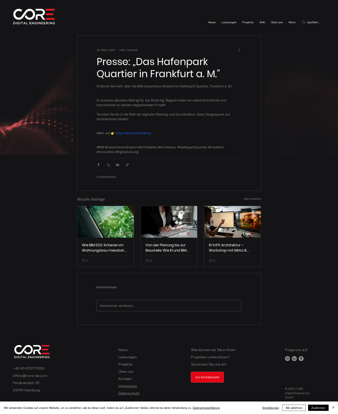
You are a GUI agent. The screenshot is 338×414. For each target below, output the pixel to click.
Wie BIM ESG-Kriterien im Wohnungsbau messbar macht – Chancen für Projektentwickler (103, 248)
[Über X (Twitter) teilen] (108, 165)
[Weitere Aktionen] (239, 49)
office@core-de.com (30, 375)
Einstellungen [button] (270, 408)
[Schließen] (333, 408)
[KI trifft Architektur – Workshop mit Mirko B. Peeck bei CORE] (232, 222)
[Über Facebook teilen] (98, 165)
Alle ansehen (252, 199)
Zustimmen (318, 408)
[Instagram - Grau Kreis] (287, 358)
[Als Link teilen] (127, 165)
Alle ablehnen (294, 408)
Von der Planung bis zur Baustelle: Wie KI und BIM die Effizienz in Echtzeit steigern (166, 248)
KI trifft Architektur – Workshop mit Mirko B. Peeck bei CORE (228, 248)
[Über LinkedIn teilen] (118, 165)
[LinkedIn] (294, 358)
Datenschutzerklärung (206, 408)
